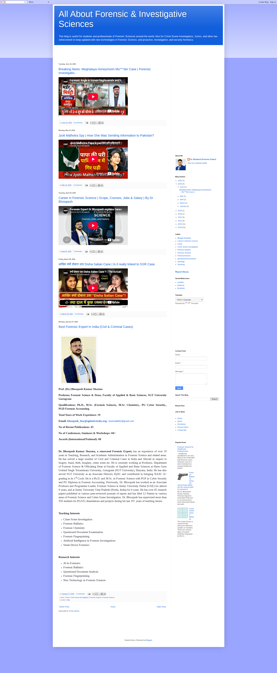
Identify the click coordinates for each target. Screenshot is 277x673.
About (179, 421)
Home (113, 607)
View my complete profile (197, 163)
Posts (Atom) (74, 611)
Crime (67, 597)
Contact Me (181, 430)
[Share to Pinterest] (102, 122)
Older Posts (161, 607)
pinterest (180, 285)
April (182, 200)
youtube (180, 282)
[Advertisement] (129, 51)
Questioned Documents (186, 259)
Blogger (149, 640)
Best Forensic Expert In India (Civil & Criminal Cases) (96, 327)
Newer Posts (64, 607)
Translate (194, 303)
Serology (181, 262)
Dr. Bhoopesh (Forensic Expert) (203, 159)
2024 (180, 211)
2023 (180, 214)
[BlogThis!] (94, 122)
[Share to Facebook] (99, 122)
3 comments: (78, 185)
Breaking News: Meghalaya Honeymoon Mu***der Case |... (195, 191)
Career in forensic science (187, 241)
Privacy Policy (182, 427)
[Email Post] (87, 123)
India (68, 600)
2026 (180, 181)
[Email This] (91, 122)
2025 (180, 184)
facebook (181, 288)
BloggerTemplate (184, 238)
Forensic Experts (95, 597)
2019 (180, 227)
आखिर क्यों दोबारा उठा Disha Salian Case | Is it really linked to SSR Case (107, 264)
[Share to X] (97, 122)
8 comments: (78, 123)
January (183, 206)
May (182, 196)
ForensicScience (184, 256)
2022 (180, 217)
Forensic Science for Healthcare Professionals (185, 449)
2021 (180, 221)
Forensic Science (108, 597)
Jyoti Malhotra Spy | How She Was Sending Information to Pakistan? (106, 135)
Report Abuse (182, 272)
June (182, 187)
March (182, 203)
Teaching (181, 265)
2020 (180, 224)
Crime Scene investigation (79, 597)
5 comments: (79, 314)
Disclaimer (181, 424)
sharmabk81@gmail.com (121, 421)
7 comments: (78, 251)
